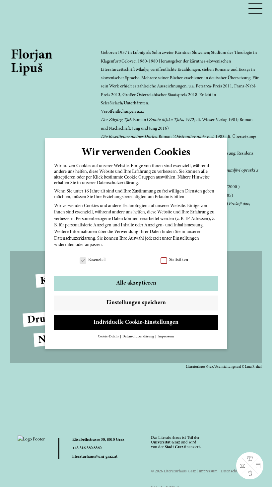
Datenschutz (231, 471)
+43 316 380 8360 (87, 448)
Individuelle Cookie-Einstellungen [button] (136, 322)
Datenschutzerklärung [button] (138, 336)
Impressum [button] (166, 336)
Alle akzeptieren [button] (136, 283)
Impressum (208, 471)
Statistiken (178, 260)
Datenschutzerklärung (74, 238)
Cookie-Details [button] (108, 336)
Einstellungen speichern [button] (136, 303)
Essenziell (96, 260)
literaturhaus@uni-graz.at (94, 457)
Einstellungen (186, 238)
